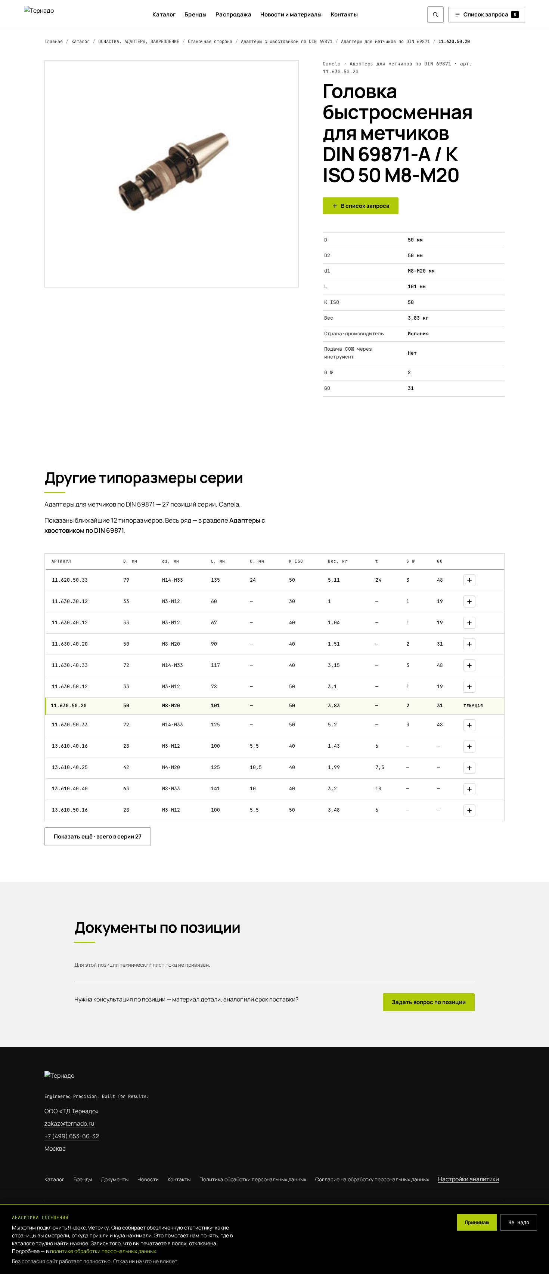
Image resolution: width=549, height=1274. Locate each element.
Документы (114, 1179)
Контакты (344, 14)
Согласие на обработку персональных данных (372, 1179)
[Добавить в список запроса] (469, 580)
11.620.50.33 (70, 580)
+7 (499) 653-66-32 (71, 1136)
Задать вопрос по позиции (429, 1002)
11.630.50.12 (70, 686)
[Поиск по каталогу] (435, 14)
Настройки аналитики (468, 1179)
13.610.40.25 (70, 767)
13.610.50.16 (70, 810)
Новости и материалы (291, 14)
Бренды (195, 14)
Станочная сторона (210, 41)
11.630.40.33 (70, 665)
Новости (148, 1179)
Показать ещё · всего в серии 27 (98, 836)
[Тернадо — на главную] (53, 14)
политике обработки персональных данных (103, 1251)
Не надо (518, 1222)
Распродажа (233, 14)
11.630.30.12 (70, 601)
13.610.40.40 (70, 788)
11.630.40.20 (70, 644)
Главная (53, 41)
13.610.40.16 (70, 746)
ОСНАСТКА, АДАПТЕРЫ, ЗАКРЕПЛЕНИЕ (138, 41)
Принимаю (477, 1222)
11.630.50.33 (70, 724)
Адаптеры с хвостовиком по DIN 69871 (286, 41)
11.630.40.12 (70, 622)
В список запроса (365, 206)
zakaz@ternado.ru (69, 1123)
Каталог (164, 14)
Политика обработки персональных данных (252, 1179)
